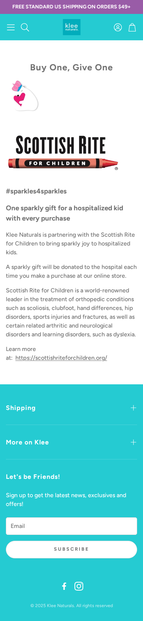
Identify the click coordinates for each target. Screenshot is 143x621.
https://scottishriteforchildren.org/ (61, 357)
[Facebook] (64, 586)
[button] (11, 27)
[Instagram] (78, 586)
